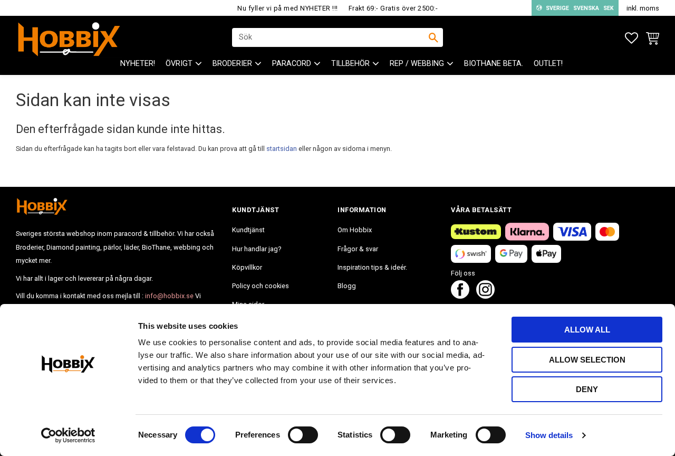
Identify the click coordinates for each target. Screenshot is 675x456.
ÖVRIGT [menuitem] (179, 63)
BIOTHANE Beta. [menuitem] (493, 63)
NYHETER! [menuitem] (137, 63)
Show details (549, 435)
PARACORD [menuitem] (291, 63)
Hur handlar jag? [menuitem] (256, 249)
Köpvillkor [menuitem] (247, 267)
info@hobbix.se (169, 296)
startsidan (281, 149)
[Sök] (433, 37)
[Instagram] (485, 296)
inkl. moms (642, 8)
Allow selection (587, 359)
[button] (631, 38)
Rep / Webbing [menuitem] (417, 63)
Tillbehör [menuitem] (350, 63)
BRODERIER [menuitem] (232, 63)
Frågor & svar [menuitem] (358, 249)
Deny (587, 389)
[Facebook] (460, 296)
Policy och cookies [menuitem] (260, 286)
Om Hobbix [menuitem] (355, 230)
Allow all (587, 329)
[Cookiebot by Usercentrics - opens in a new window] (68, 435)
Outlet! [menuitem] (548, 63)
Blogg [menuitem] (347, 286)
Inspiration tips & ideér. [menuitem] (372, 267)
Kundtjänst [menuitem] (248, 230)
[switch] (303, 434)
